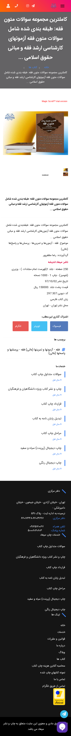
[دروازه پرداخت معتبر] (59, 696)
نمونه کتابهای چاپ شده (52, 672)
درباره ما (60, 645)
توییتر (37, 326)
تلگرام (18, 326)
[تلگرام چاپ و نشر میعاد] (64, 714)
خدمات (61, 632)
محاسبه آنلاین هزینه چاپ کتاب (48, 666)
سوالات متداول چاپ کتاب (46, 374)
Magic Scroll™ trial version (54, 101)
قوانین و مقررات (56, 639)
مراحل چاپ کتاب (51, 433)
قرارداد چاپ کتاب (51, 403)
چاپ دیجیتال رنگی (50, 462)
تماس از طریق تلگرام (53, 686)
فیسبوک (57, 326)
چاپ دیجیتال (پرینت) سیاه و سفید (40, 448)
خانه (46, 67)
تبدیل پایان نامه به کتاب (46, 418)
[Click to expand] (35, 133)
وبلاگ (62, 652)
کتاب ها (33, 67)
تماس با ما (59, 679)
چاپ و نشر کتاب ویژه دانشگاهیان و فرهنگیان (34, 389)
